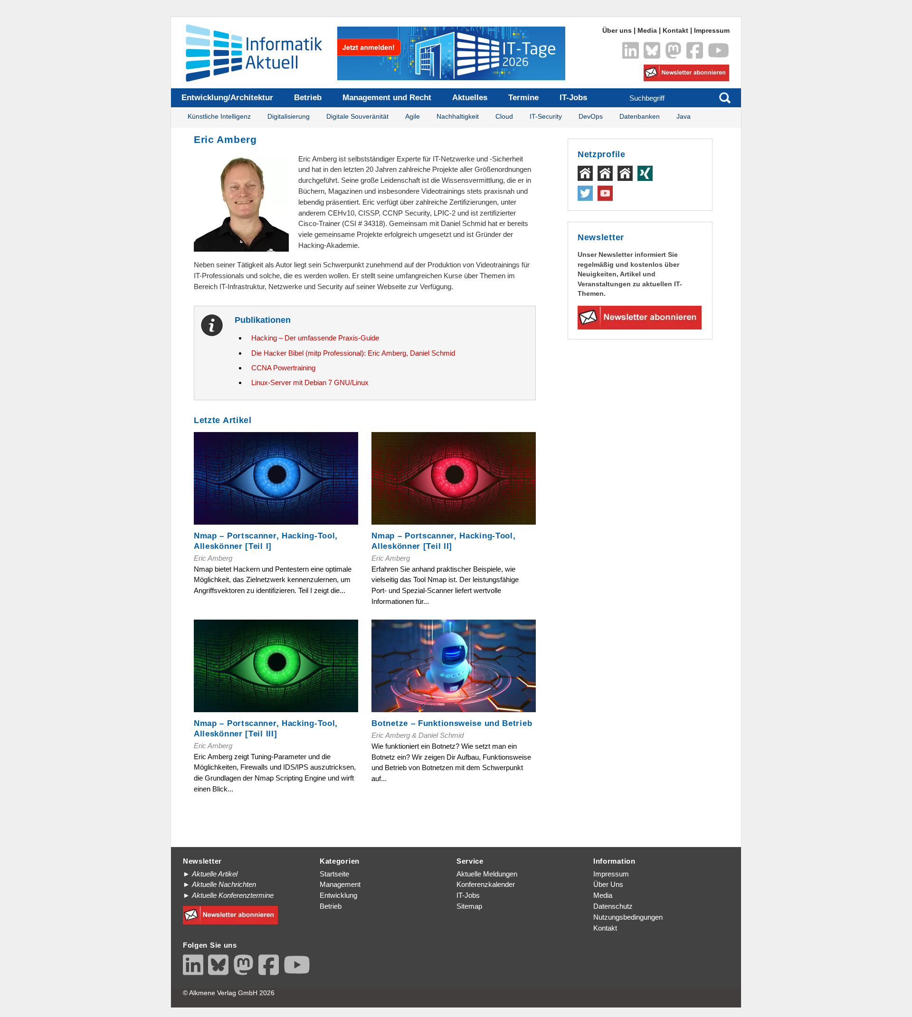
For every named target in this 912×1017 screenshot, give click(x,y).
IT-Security (546, 116)
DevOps (591, 116)
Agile (412, 116)
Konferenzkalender (485, 884)
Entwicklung (338, 895)
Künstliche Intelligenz (219, 116)
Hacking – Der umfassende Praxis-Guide (315, 338)
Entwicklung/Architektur (227, 97)
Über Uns (608, 884)
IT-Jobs (573, 97)
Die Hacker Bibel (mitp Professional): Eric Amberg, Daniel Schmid (353, 353)
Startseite (334, 874)
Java (683, 116)
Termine (523, 97)
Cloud (504, 116)
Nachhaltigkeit (458, 116)
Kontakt (675, 30)
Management (340, 884)
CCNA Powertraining (283, 368)
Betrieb (308, 97)
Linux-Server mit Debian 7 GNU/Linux (310, 382)
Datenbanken (639, 116)
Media (647, 30)
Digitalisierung (288, 116)
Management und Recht (386, 97)
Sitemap (469, 906)
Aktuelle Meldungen (486, 874)
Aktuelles (469, 97)
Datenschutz (613, 906)
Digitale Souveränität (357, 116)
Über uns (617, 30)
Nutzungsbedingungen (628, 917)
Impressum (712, 30)
